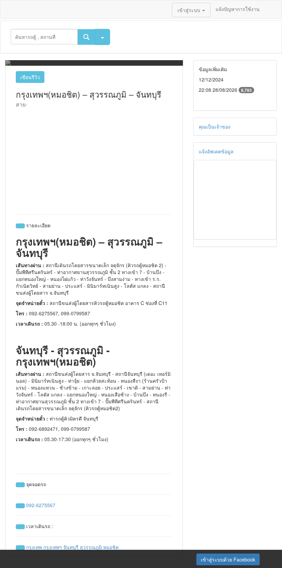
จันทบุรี (70, 547)
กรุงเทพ (34, 547)
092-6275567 (40, 505)
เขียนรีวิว (30, 77)
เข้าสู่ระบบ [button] (189, 10)
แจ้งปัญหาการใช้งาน (238, 9)
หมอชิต (111, 547)
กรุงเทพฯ (52, 547)
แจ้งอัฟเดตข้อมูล (216, 151)
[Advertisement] (94, 159)
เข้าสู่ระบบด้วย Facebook (228, 559)
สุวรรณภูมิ (91, 547)
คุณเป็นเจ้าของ (214, 126)
